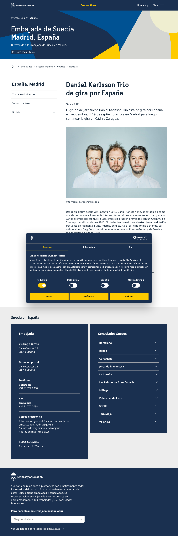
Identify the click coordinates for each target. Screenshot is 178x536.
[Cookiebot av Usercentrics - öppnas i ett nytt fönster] (136, 238)
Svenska (15, 17)
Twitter (39, 446)
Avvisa (49, 296)
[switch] (73, 285)
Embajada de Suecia (42, 33)
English (25, 17)
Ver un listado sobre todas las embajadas (35, 528)
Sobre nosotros (21, 103)
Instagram (25, 446)
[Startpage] (14, 66)
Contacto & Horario (23, 94)
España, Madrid (44, 66)
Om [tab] (130, 247)
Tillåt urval (89, 296)
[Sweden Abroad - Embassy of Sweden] (25, 5)
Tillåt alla (129, 296)
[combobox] (48, 519)
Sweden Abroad (89, 5)
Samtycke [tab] (47, 247)
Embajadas (26, 66)
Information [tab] (89, 247)
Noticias (61, 66)
